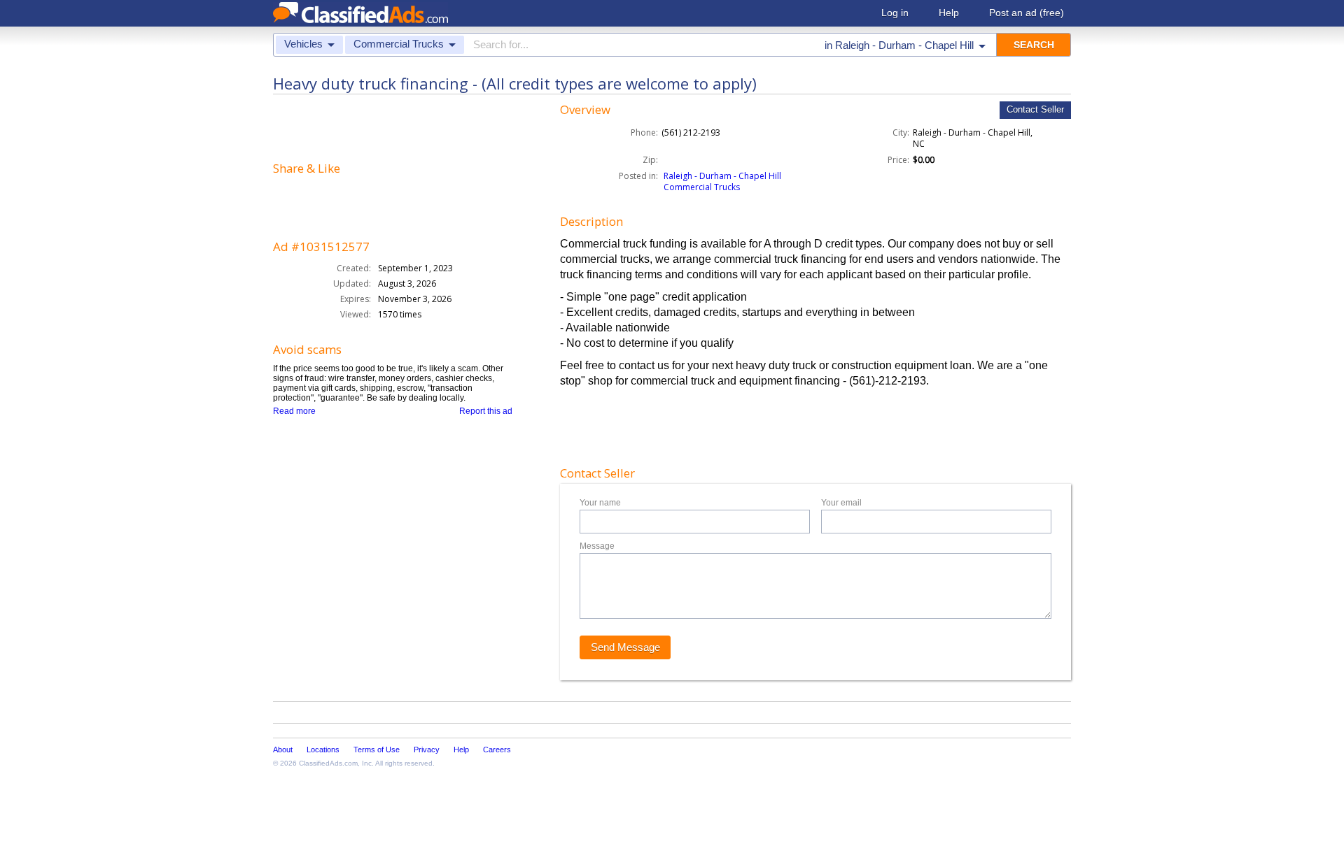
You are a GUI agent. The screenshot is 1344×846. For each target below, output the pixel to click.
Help (949, 12)
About (283, 749)
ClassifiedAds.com (328, 763)
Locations (323, 749)
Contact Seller (1035, 109)
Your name (600, 503)
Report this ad (485, 411)
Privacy (427, 749)
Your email (841, 503)
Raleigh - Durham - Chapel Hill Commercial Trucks (722, 181)
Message (597, 546)
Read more (294, 411)
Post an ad (1026, 12)
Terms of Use (377, 749)
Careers (497, 749)
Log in (895, 12)
